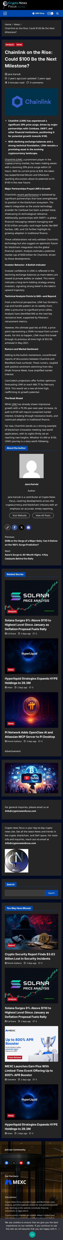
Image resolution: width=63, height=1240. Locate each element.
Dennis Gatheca (14, 741)
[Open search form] (57, 13)
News (19, 44)
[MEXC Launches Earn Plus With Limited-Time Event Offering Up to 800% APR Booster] (31, 1044)
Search (11, 884)
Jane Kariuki (14, 74)
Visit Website (19, 515)
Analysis (10, 44)
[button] (5, 13)
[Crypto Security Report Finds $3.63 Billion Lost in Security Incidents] (31, 932)
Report (11, 945)
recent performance (28, 194)
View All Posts (43, 515)
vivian (9, 687)
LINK (14, 404)
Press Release (14, 1057)
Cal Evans (11, 633)
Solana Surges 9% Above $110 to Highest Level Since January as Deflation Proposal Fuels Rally (28, 625)
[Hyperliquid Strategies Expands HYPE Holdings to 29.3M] (31, 656)
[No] (59, 1229)
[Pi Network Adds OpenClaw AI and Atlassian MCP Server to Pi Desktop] (31, 710)
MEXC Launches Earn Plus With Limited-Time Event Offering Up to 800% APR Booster (29, 1071)
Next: (26, 555)
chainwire (11, 1079)
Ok (32, 1234)
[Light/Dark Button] (50, 13)
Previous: (31, 541)
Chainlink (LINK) (13, 159)
